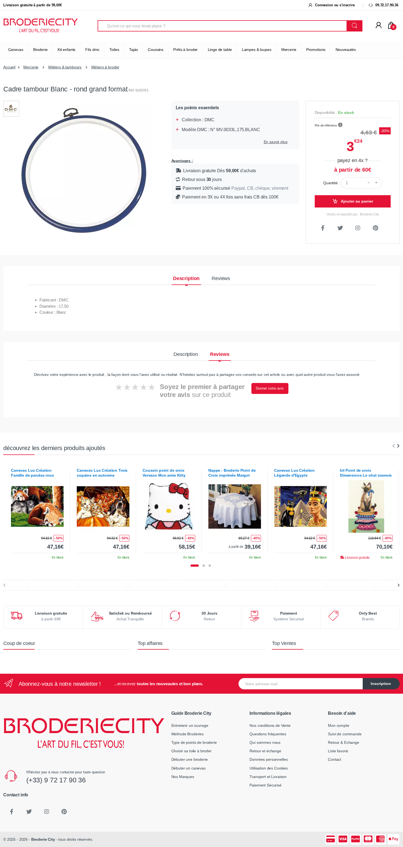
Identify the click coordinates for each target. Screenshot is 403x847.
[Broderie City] (40, 26)
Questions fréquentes (267, 734)
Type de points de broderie (194, 742)
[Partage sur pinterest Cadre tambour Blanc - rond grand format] (375, 228)
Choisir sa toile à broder (191, 751)
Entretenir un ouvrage (189, 725)
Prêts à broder (185, 49)
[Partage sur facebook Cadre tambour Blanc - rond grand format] (323, 228)
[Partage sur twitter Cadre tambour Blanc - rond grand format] (340, 228)
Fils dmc (92, 49)
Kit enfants (66, 49)
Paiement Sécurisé (265, 785)
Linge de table (220, 49)
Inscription (381, 683)
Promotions (316, 49)
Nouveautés (346, 49)
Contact (334, 759)
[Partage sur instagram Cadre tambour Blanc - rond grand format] (358, 228)
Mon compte (338, 725)
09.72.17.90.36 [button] (386, 5)
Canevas (15, 49)
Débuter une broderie (189, 759)
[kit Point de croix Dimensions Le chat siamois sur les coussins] (366, 506)
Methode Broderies (187, 734)
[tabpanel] (37, 511)
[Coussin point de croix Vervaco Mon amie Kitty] (169, 506)
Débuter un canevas (188, 768)
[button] (340, 125)
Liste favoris (338, 751)
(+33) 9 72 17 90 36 (56, 780)
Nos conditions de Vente (270, 725)
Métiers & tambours (64, 67)
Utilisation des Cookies (268, 768)
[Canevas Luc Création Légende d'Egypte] (300, 506)
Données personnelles (268, 759)
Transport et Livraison (267, 776)
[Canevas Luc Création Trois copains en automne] (103, 506)
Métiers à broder (105, 67)
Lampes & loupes (256, 49)
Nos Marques (182, 776)
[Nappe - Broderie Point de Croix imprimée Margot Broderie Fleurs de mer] (234, 506)
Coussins (155, 49)
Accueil (9, 67)
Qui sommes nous (264, 742)
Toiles (114, 49)
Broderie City (43, 839)
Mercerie (288, 49)
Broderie (40, 49)
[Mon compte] (378, 25)
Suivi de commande (345, 734)
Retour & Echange (343, 742)
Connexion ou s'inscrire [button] (334, 5)
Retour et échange (265, 751)
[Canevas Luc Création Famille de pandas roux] (37, 506)
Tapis (133, 49)
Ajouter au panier (356, 201)
